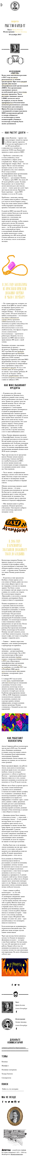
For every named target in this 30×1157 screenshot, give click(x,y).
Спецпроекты (6, 1078)
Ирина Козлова (20, 1005)
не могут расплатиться (10, 78)
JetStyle (24, 1150)
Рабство (15, 73)
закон (8, 681)
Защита (15, 22)
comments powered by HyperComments (14, 1048)
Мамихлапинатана (17, 1154)
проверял (20, 351)
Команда (5, 1062)
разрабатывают (14, 376)
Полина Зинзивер (20, 1022)
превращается (7, 103)
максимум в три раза (9, 368)
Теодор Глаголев (7, 1074)
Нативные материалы (9, 1070)
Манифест (5, 1066)
